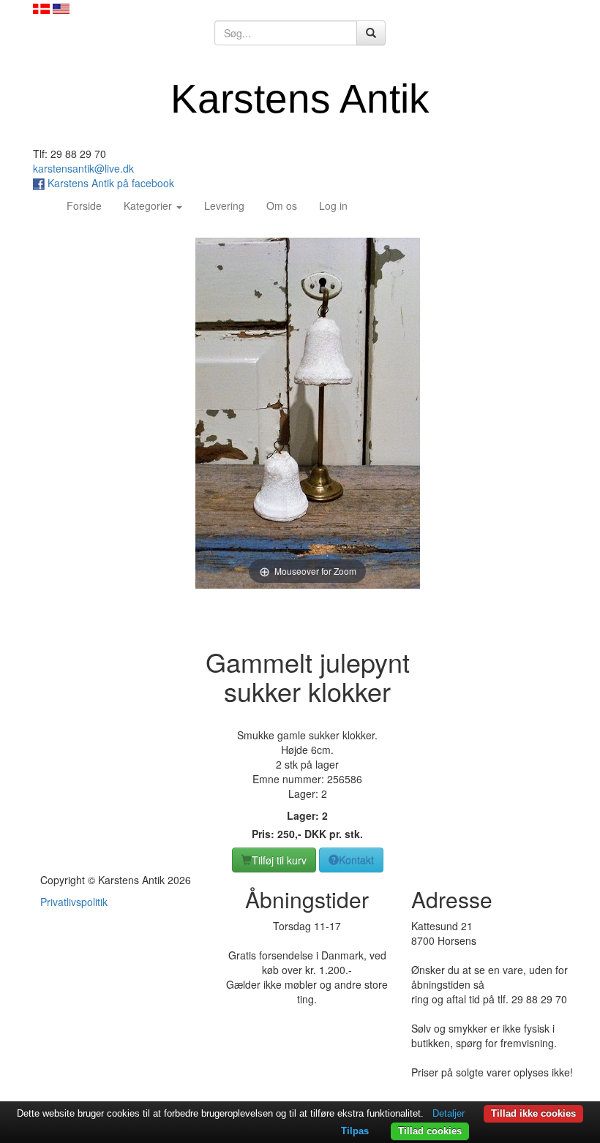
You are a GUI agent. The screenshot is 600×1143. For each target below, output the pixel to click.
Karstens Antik (300, 98)
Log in (333, 205)
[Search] (371, 32)
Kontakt (356, 860)
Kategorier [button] (149, 205)
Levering (224, 205)
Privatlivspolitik (74, 901)
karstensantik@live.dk (83, 168)
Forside (90, 205)
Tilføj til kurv (279, 860)
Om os (281, 205)
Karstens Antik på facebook (109, 183)
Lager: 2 (307, 815)
